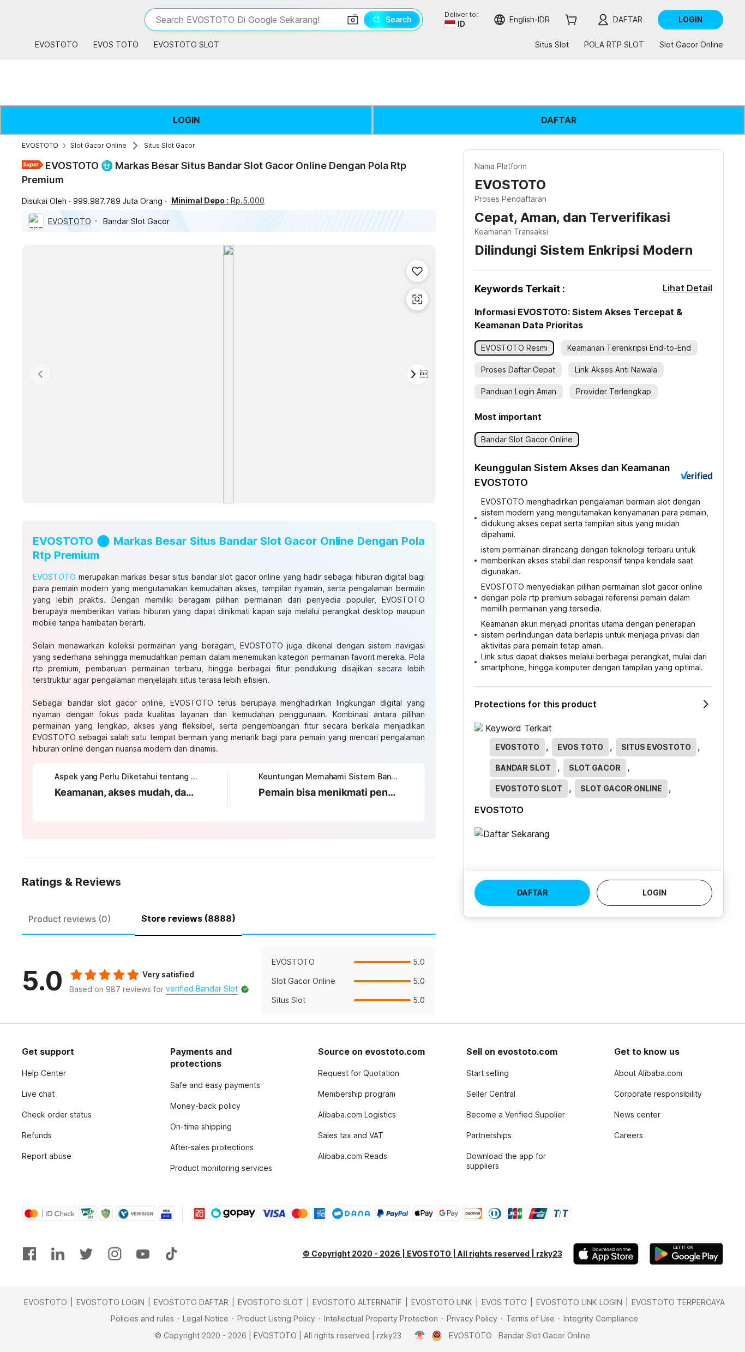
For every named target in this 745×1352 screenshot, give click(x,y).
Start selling (487, 1073)
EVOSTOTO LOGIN (110, 1302)
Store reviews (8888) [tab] (188, 918)
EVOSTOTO (40, 145)
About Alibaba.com (648, 1073)
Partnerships (489, 1135)
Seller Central (490, 1093)
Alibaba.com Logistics (357, 1114)
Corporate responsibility (658, 1093)
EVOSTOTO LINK (441, 1302)
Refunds (37, 1135)
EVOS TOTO (504, 1302)
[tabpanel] (229, 981)
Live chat (38, 1093)
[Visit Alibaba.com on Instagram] (114, 1253)
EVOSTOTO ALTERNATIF (357, 1302)
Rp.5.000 (218, 200)
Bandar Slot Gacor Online (544, 1335)
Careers (628, 1135)
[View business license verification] (419, 1335)
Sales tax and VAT (350, 1135)
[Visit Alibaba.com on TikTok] (171, 1253)
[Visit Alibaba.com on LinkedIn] (57, 1253)
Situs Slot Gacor (169, 145)
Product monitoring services (221, 1168)
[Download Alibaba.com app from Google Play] (686, 1254)
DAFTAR (558, 120)
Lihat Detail (687, 288)
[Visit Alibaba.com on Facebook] (29, 1253)
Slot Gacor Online (98, 145)
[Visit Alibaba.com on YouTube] (143, 1253)
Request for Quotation (358, 1073)
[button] (352, 19)
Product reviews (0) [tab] (69, 919)
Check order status (57, 1114)
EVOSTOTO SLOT (270, 1302)
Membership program (356, 1093)
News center (637, 1114)
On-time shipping (201, 1126)
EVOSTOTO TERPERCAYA (678, 1302)
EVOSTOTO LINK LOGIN (579, 1302)
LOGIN (186, 120)
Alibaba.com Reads (352, 1156)
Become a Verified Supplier (515, 1114)
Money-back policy (205, 1105)
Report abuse (46, 1156)
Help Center (44, 1073)
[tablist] (229, 917)
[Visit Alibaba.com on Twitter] (86, 1253)
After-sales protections (212, 1147)
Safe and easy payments (215, 1085)
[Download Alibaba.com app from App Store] (606, 1254)
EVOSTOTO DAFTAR (191, 1302)
